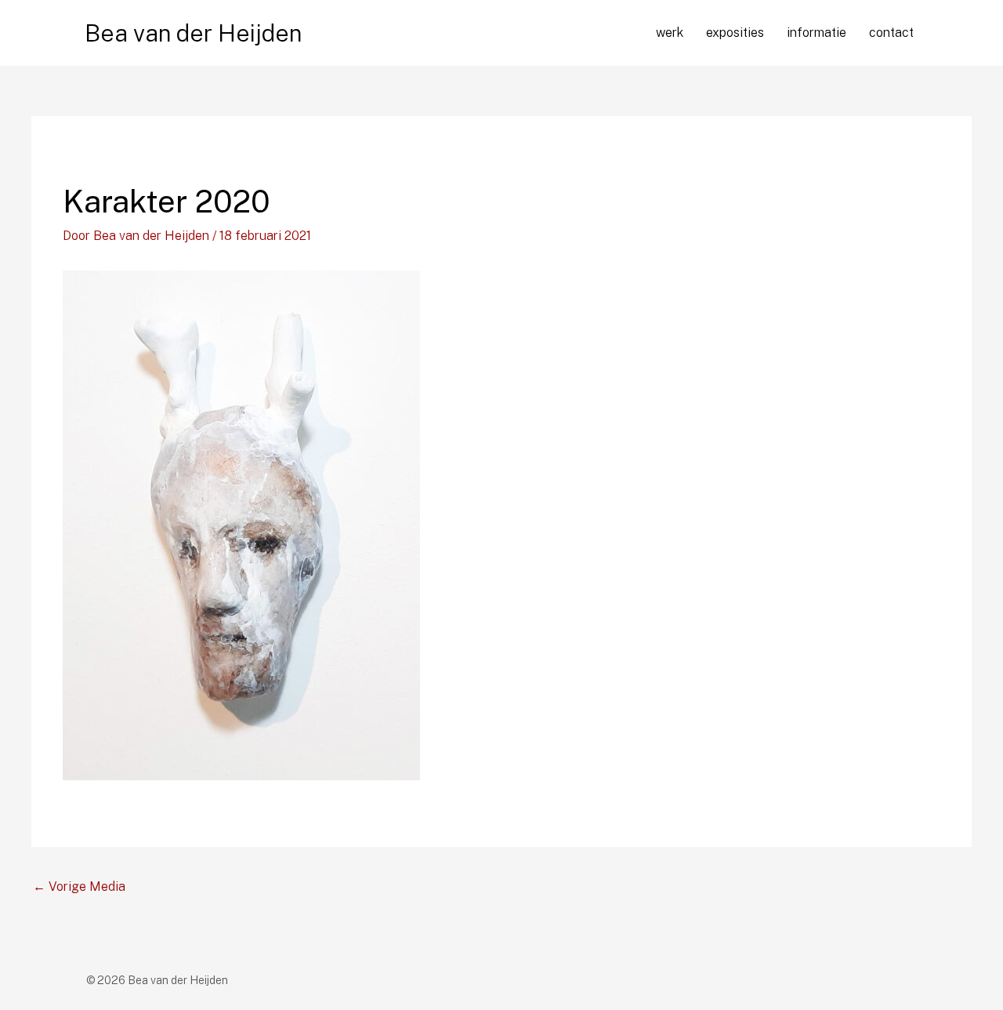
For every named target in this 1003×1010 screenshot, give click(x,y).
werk (669, 32)
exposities (735, 32)
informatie (816, 32)
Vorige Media (79, 886)
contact (891, 32)
